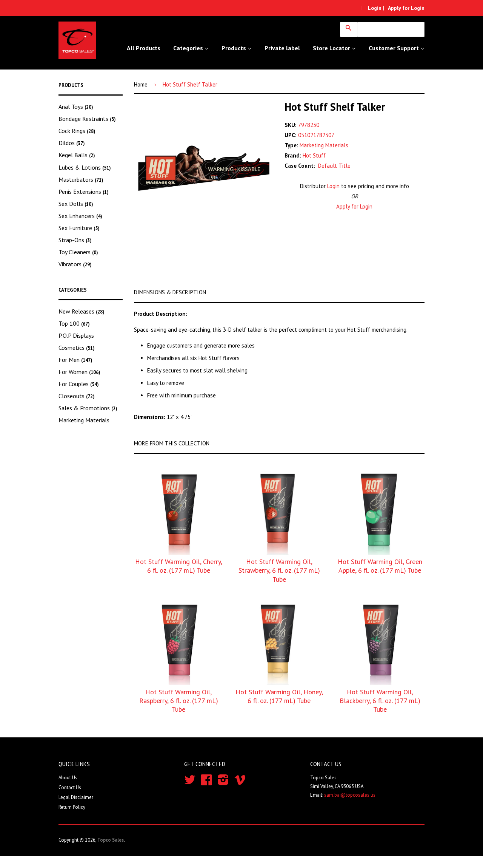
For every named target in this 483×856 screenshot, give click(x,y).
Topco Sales (110, 840)
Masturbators (80, 179)
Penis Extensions (83, 191)
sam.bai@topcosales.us (349, 795)
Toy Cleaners (78, 252)
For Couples (78, 384)
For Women (79, 371)
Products (235, 48)
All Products (143, 48)
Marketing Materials (83, 420)
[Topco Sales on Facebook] (206, 782)
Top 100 (74, 323)
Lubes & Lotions (84, 167)
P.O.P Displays (76, 335)
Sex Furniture (79, 228)
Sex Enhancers (80, 215)
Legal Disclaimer (75, 797)
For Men (75, 359)
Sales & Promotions (87, 408)
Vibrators (75, 264)
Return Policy (71, 807)
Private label (282, 48)
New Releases (81, 311)
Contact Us (69, 787)
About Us (67, 777)
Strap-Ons (75, 240)
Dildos (71, 143)
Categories (189, 48)
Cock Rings (76, 130)
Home (141, 84)
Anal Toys (75, 106)
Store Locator (332, 48)
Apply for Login (354, 206)
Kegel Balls (76, 155)
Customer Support (394, 48)
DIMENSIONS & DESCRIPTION (170, 292)
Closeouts (76, 396)
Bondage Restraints (87, 118)
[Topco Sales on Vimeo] (240, 782)
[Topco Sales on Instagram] (223, 782)
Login (333, 186)
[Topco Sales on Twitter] (189, 782)
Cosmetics (76, 347)
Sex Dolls (75, 203)
